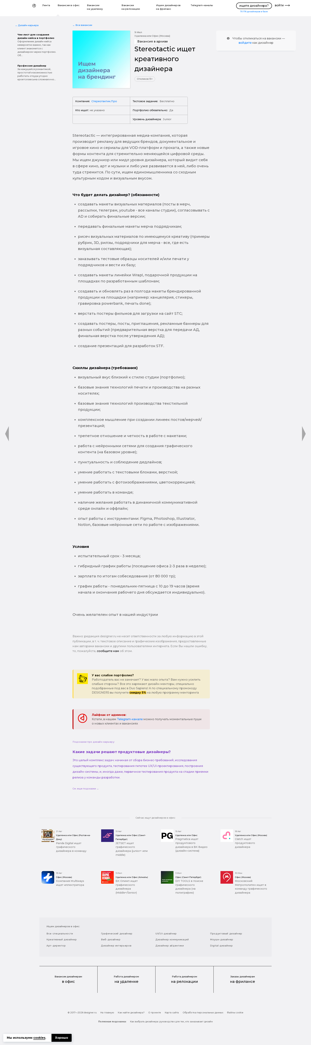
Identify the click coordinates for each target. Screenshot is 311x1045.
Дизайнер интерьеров (116, 945)
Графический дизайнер (116, 933)
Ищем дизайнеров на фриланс (168, 7)
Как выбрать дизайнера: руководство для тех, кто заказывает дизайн (171, 1021)
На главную (107, 1012)
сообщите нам (108, 651)
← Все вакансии (82, 25)
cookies (39, 1037)
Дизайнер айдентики (170, 945)
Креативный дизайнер (61, 939)
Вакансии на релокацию (130, 7)
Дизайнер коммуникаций (172, 939)
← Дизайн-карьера (27, 25)
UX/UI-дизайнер (166, 933)
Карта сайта (172, 1012)
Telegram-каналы (202, 5)
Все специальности (59, 933)
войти (279, 5)
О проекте (154, 1012)
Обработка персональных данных (203, 1012)
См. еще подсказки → (86, 788)
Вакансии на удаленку (95, 7)
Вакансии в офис (69, 5)
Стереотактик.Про (104, 101)
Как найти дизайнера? (131, 1012)
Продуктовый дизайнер (226, 933)
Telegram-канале (130, 719)
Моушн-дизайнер (221, 939)
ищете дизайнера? (254, 5)
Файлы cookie (235, 1012)
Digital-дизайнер (221, 945)
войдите (245, 42)
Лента (46, 5)
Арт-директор (56, 945)
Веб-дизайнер (111, 939)
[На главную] (34, 8)
